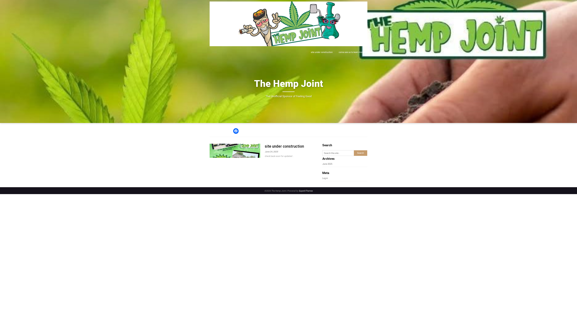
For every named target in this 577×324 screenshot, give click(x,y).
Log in (325, 178)
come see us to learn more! (351, 52)
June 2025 (327, 164)
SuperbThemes (306, 191)
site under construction (322, 52)
